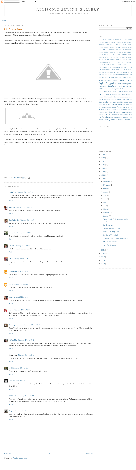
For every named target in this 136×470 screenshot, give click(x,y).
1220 (103, 67)
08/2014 (124, 57)
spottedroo (12, 192)
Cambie (110, 89)
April (105, 205)
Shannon (12, 207)
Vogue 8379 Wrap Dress (111, 231)
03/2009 (124, 42)
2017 (103, 161)
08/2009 (107, 57)
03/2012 (129, 42)
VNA (105, 120)
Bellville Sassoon (110, 77)
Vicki (11, 368)
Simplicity (119, 112)
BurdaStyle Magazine (116, 86)
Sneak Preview (108, 225)
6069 (114, 72)
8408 (124, 75)
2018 (103, 158)
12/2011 (120, 65)
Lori (10, 258)
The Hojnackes (14, 220)
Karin (11, 284)
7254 (109, 75)
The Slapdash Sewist (16, 325)
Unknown (12, 271)
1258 (122, 67)
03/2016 (112, 45)
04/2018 (101, 47)
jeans (108, 99)
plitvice (130, 107)
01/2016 (115, 39)
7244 (103, 75)
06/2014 (106, 52)
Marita (105, 104)
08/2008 (101, 57)
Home (4, 20)
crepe (100, 91)
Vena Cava (125, 117)
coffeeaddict (13, 340)
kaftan (127, 99)
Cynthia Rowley (107, 91)
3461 (100, 72)
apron (100, 77)
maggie (126, 102)
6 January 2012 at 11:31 (21, 258)
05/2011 (118, 47)
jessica (119, 99)
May (105, 202)
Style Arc (107, 114)
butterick (129, 86)
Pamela (110, 107)
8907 (127, 75)
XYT (128, 120)
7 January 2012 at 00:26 (22, 310)
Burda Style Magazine (115, 81)
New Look (102, 107)
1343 (131, 67)
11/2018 (105, 65)
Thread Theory (128, 115)
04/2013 (124, 45)
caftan (105, 89)
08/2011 (112, 57)
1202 (100, 67)
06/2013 (101, 52)
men (119, 104)
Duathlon (108, 94)
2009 (103, 257)
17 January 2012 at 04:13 (25, 396)
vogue (109, 119)
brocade (115, 80)
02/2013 (107, 42)
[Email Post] (29, 178)
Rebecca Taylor (116, 109)
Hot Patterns (115, 97)
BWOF (101, 88)
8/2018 (118, 75)
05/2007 (106, 47)
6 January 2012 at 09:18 (24, 207)
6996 (131, 72)
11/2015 (130, 62)
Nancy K (12, 232)
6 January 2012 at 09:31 (28, 220)
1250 (118, 67)
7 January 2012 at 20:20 (26, 355)
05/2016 (105, 50)
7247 (106, 75)
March (105, 209)
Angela (11, 411)
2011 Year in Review (110, 241)
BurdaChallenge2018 (125, 83)
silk (114, 112)
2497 (121, 70)
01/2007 (101, 39)
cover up (127, 89)
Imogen (122, 97)
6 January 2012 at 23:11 (20, 297)
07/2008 (129, 52)
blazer (130, 77)
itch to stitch (128, 97)
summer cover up (116, 115)
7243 (100, 75)
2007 (103, 264)
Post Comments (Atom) (20, 458)
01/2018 (119, 39)
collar (122, 89)
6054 (111, 72)
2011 (103, 250)
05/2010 (112, 47)
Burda (121, 80)
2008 (103, 260)
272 (124, 70)
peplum (125, 107)
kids (104, 102)
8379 (121, 75)
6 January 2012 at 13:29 (24, 271)
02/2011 (101, 42)
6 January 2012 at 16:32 (22, 284)
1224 (109, 67)
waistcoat (115, 120)
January (106, 216)
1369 (100, 70)
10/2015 (101, 62)
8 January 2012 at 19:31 (21, 380)
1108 (109, 65)
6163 (118, 72)
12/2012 (125, 65)
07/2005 (124, 52)
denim (115, 91)
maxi (109, 104)
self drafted (128, 109)
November (107, 185)
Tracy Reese (113, 117)
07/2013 (118, 55)
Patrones (119, 107)
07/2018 (130, 55)
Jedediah (113, 99)
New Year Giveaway (109, 245)
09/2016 (106, 60)
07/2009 (101, 55)
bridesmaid (108, 80)
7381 (111, 75)
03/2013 (101, 45)
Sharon (11, 245)
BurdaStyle (102, 86)
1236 (112, 67)
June (105, 199)
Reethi (11, 310)
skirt (123, 111)
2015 (103, 168)
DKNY (120, 91)
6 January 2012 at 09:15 (25, 192)
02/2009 (130, 39)
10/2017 (111, 62)
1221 (106, 67)
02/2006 (125, 39)
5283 (103, 72)
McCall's (114, 104)
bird (121, 77)
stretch (101, 115)
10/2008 (118, 60)
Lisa (10, 297)
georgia (101, 97)
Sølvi (10, 380)
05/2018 (116, 50)
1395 (103, 70)
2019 (103, 154)
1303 (128, 67)
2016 (103, 164)
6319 (121, 72)
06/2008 (125, 50)
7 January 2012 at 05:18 (32, 325)
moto (131, 104)
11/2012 (120, 62)
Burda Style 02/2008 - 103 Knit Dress (115, 238)
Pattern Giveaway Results (111, 228)
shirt (106, 112)
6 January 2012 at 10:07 (24, 233)
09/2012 (101, 60)
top (100, 116)
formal (128, 94)
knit (107, 102)
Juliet (123, 99)
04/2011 (118, 45)
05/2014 (101, 50)
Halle (105, 97)
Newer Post (7, 453)
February (106, 212)
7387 (114, 75)
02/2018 (113, 42)
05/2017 (111, 50)
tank (122, 115)
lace (111, 102)
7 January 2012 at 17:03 (26, 340)
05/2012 (124, 47)
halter (109, 97)
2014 (103, 171)
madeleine (120, 102)
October (106, 188)
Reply (11, 200)
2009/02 (118, 70)
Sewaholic (102, 112)
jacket (101, 99)
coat (119, 89)
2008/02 (112, 70)
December (107, 181)
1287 (124, 67)
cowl (131, 89)
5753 (108, 72)
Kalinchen (12, 395)
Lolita (114, 102)
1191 (116, 65)
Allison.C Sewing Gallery (68, 9)
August (106, 192)
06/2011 (130, 50)
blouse (101, 80)
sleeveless (129, 112)
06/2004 (121, 50)
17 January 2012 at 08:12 (22, 411)
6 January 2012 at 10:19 (23, 245)
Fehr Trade (121, 94)
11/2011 (115, 62)
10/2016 (106, 62)
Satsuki (123, 109)
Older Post (89, 453)
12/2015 (129, 65)
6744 (124, 72)
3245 (130, 70)
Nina (106, 107)
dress (101, 94)
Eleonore (114, 94)
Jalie (105, 99)
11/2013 (125, 62)
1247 (115, 67)
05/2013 (130, 47)
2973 (127, 70)
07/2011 (106, 55)
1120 (113, 65)
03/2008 (119, 42)
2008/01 (107, 70)
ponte (101, 109)
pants (114, 107)
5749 (106, 72)
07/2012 (113, 55)
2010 (103, 253)
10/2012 (124, 60)
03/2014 (107, 45)
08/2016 (130, 57)
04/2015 (130, 45)
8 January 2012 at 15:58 (21, 368)
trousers (119, 117)
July (105, 195)
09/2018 (112, 60)
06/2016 (112, 52)
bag (103, 77)
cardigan (115, 88)
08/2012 (118, 57)
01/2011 (105, 39)
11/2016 (101, 65)
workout (120, 120)
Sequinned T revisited (110, 235)
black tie (125, 77)
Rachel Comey (107, 109)
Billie (118, 77)
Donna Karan (128, 91)
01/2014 (110, 39)
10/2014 (130, 60)
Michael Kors (124, 104)
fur (131, 94)
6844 (127, 72)
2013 (103, 175)
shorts (110, 112)
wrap (125, 120)
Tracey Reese (106, 117)
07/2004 (118, 52)
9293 (131, 75)
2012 (103, 178)
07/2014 (124, 55)
